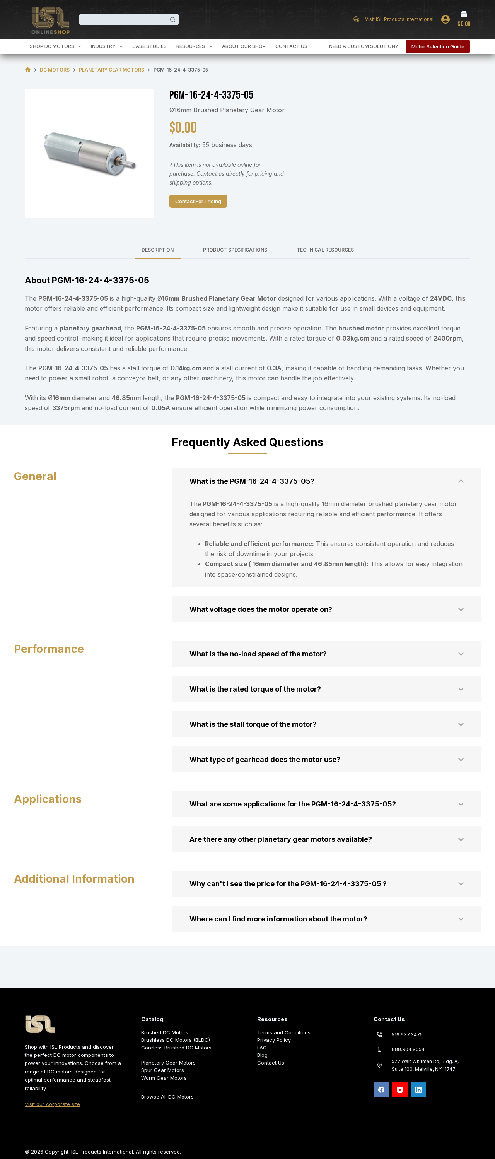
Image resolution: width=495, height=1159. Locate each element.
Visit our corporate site (52, 1104)
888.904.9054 (408, 1049)
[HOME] (28, 70)
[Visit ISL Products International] (356, 19)
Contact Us (291, 46)
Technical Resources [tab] (325, 250)
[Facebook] (381, 1089)
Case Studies (149, 46)
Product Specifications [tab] (235, 250)
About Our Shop (244, 46)
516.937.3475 (407, 1034)
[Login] (445, 19)
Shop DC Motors (52, 46)
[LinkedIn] (418, 1089)
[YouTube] (400, 1089)
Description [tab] (158, 250)
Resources (190, 46)
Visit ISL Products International (399, 19)
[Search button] (172, 19)
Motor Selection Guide (437, 46)
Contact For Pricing (198, 201)
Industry (103, 46)
